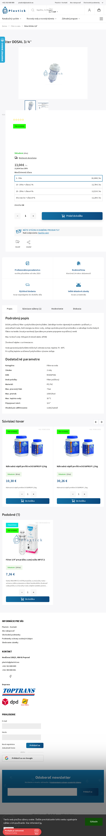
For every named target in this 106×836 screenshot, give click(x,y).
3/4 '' (49, 403)
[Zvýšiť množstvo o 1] (33, 216)
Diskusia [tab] (77, 308)
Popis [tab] (9, 308)
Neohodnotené (31, 120)
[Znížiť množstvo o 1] (17, 216)
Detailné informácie (22, 137)
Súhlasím (94, 821)
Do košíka (36, 494)
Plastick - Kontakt (61, 3)
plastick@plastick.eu (10, 662)
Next (101, 422)
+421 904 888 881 (9, 670)
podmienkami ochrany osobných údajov (65, 782)
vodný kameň (52, 408)
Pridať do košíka (74, 216)
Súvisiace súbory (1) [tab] (32, 308)
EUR (54, 12)
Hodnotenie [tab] (57, 308)
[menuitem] (13, 19)
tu (41, 823)
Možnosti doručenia (27, 158)
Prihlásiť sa (87, 792)
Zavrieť (97, 251)
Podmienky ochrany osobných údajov (17, 638)
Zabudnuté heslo (8, 748)
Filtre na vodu (52, 365)
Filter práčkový (53, 379)
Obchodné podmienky (92, 3)
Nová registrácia (8, 744)
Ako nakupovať (75, 3)
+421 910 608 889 (9, 666)
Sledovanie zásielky (10, 642)
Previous (96, 422)
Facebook (10, 676)
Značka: (19, 115)
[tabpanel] (27, 562)
